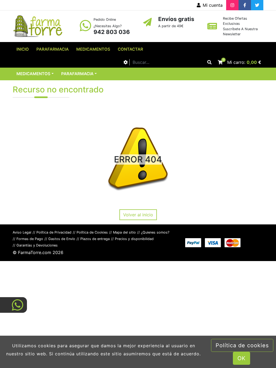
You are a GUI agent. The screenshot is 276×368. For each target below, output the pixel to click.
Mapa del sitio (124, 232)
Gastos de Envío (61, 239)
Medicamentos (93, 49)
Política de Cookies (92, 232)
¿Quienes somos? (155, 232)
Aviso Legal (22, 232)
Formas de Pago (29, 239)
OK (241, 358)
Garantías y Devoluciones (37, 245)
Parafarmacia (52, 49)
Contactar (130, 49)
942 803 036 (112, 32)
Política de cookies (242, 345)
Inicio (22, 49)
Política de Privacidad (53, 232)
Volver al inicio (138, 214)
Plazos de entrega (95, 239)
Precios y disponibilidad (134, 239)
